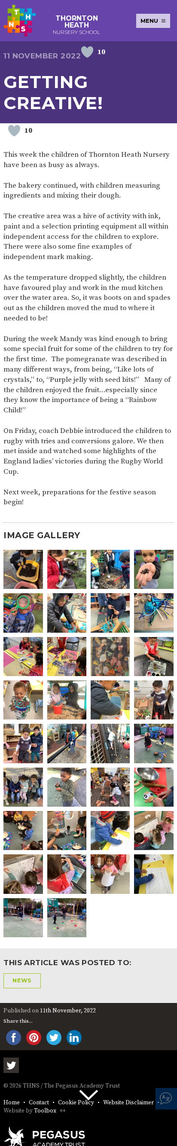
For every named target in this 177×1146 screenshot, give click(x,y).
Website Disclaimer (128, 1102)
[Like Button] (87, 52)
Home (11, 1102)
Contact (39, 1102)
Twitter (11, 1065)
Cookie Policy (76, 1102)
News (22, 980)
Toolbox (45, 1111)
